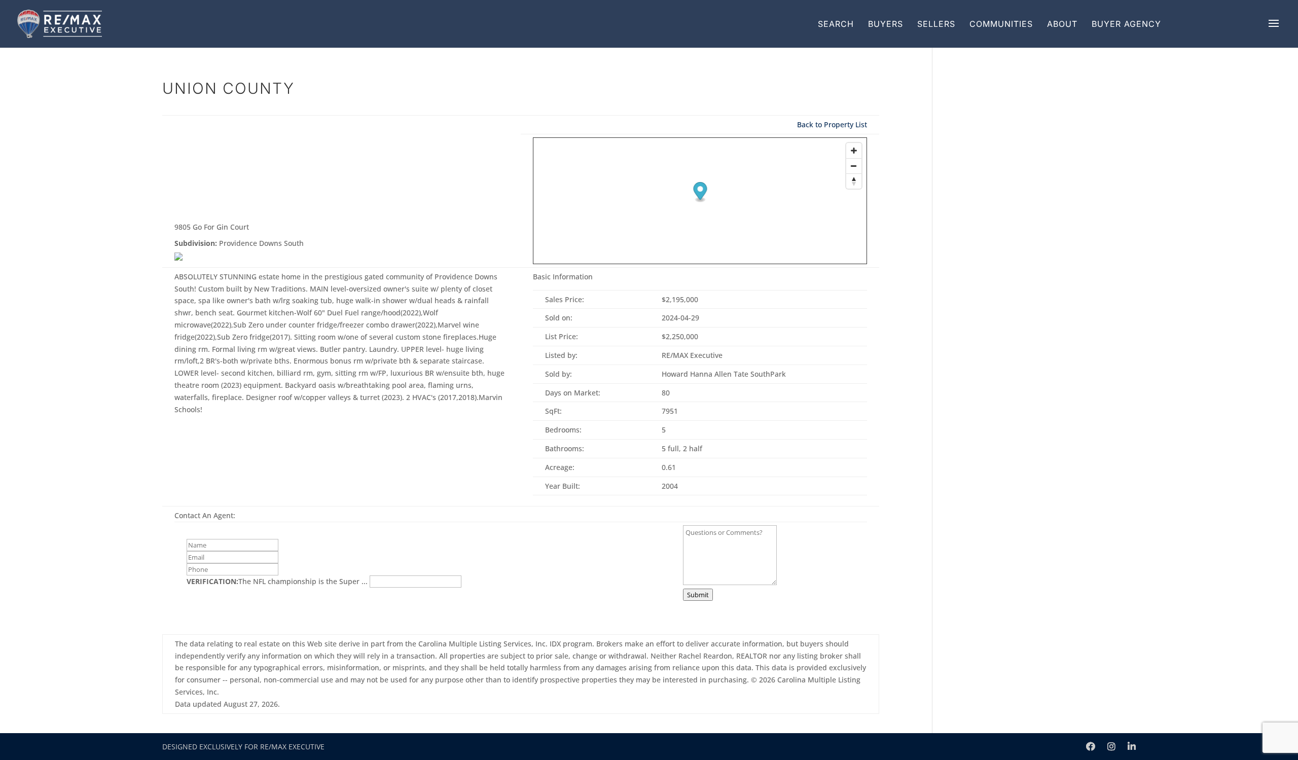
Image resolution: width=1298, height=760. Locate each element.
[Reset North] (853, 181)
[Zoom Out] (853, 165)
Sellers (936, 24)
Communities (1001, 24)
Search (836, 24)
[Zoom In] (853, 150)
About (1062, 24)
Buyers (885, 24)
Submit (698, 594)
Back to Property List (832, 124)
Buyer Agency (1126, 24)
